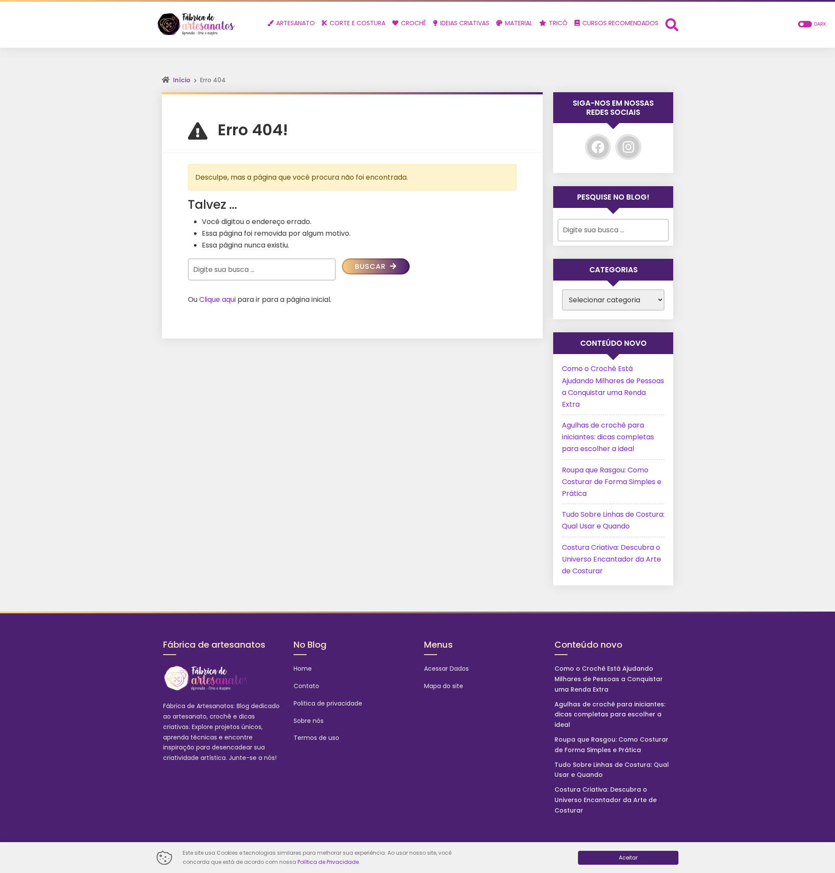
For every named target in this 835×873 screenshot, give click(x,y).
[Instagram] (628, 147)
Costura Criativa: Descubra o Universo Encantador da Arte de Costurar (611, 559)
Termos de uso (316, 737)
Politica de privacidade (328, 703)
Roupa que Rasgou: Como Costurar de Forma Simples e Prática (611, 481)
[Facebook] (598, 147)
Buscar (371, 266)
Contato (306, 686)
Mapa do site (443, 686)
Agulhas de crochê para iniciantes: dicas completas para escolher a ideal (608, 437)
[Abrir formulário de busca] (671, 24)
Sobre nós (309, 720)
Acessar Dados (446, 668)
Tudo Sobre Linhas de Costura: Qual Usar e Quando (611, 769)
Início (181, 80)
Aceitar (628, 857)
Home (303, 668)
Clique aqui (217, 299)
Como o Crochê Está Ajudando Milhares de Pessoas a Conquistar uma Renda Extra (608, 679)
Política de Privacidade (328, 862)
